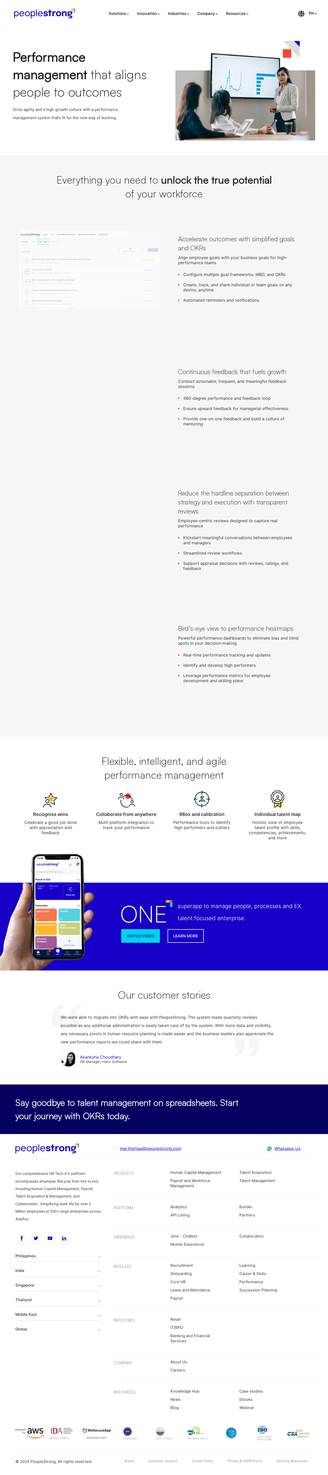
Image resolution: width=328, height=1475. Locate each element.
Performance (251, 1281)
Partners (247, 1215)
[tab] (58, 1256)
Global (21, 1329)
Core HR (178, 1281)
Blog (174, 1407)
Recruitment (181, 1265)
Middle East (26, 1314)
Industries (177, 13)
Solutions (117, 13)
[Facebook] (21, 1238)
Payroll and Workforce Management (190, 1183)
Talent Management (257, 1180)
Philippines (25, 1255)
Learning (247, 1265)
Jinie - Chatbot (183, 1236)
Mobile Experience (187, 1244)
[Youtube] (50, 1238)
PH (311, 13)
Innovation (147, 13)
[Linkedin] (64, 1238)
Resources (236, 13)
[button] (186, 936)
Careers (177, 1370)
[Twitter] (35, 1238)
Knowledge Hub (184, 1391)
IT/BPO (176, 1327)
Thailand (23, 1299)
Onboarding (181, 1273)
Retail (175, 1319)
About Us (178, 1361)
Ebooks (246, 1399)
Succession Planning (258, 1290)
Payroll (176, 1298)
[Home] (44, 13)
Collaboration (251, 1236)
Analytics (178, 1206)
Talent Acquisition (255, 1172)
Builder (245, 1206)
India (19, 1270)
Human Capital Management (195, 1172)
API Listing (180, 1215)
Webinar (246, 1407)
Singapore (24, 1285)
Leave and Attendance (190, 1290)
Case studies (251, 1391)
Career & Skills (252, 1273)
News (175, 1399)
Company (206, 13)
